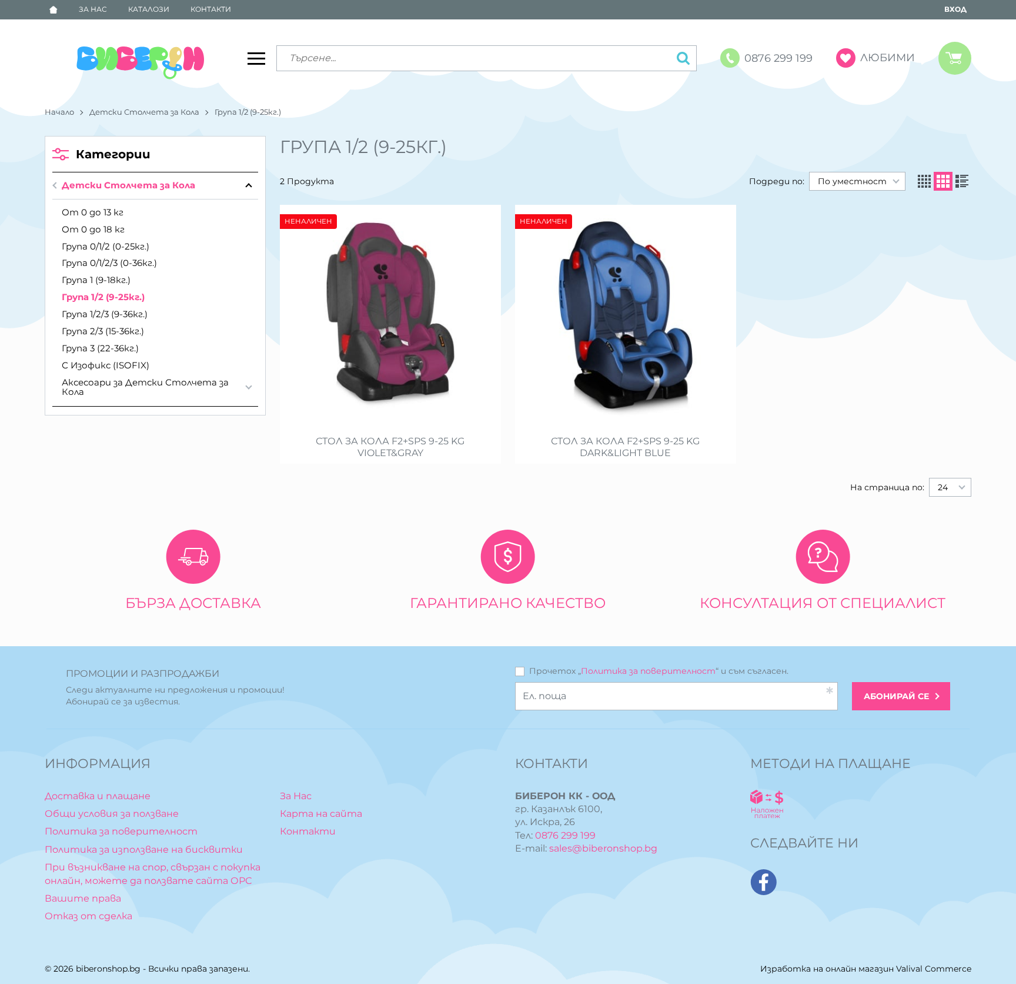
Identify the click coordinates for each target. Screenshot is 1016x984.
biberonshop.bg (108, 968)
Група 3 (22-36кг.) (100, 348)
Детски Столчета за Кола (144, 112)
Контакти (210, 9)
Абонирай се (896, 696)
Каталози (148, 9)
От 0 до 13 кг (92, 212)
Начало (59, 112)
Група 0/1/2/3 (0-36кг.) (109, 262)
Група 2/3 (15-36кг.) (103, 331)
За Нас (93, 9)
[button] (924, 181)
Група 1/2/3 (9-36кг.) (105, 314)
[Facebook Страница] (763, 882)
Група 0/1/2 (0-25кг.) (105, 246)
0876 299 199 (565, 835)
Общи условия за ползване (112, 813)
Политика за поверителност (648, 671)
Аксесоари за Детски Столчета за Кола (145, 387)
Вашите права (83, 898)
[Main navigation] (256, 58)
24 (943, 487)
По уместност (852, 181)
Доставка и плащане (98, 796)
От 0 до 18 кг (93, 229)
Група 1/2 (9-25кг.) (103, 296)
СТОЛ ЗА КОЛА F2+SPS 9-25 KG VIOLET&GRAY (390, 447)
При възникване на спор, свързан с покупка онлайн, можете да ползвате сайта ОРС (152, 874)
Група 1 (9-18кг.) (96, 279)
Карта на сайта (321, 813)
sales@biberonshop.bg (603, 848)
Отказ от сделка (88, 916)
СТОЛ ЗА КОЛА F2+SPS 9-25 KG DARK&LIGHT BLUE (625, 447)
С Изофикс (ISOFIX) (105, 365)
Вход (955, 9)
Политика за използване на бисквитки (144, 849)
